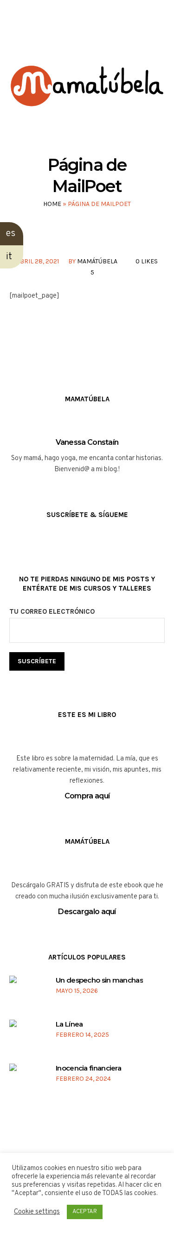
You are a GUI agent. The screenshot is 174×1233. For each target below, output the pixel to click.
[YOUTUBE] (95, 36)
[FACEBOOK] (60, 36)
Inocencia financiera (88, 1068)
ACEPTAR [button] (84, 1211)
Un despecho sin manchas (99, 980)
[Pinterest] (113, 36)
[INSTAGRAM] (77, 36)
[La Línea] (26, 1037)
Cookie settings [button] (37, 1212)
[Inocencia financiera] (26, 1081)
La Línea (69, 1024)
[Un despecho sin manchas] (26, 993)
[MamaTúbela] (87, 97)
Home (52, 204)
